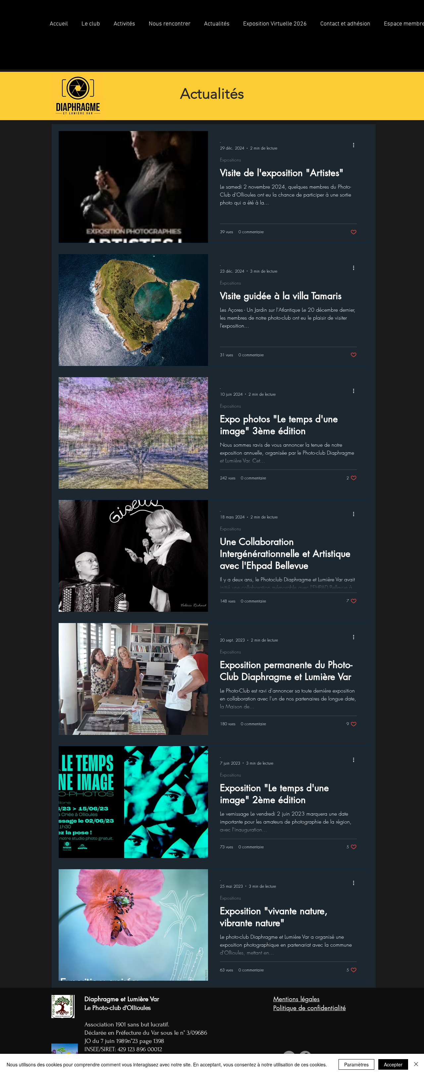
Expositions (230, 159)
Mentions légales (296, 999)
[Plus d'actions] (356, 145)
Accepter (393, 1064)
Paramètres (356, 1064)
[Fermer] (416, 1064)
